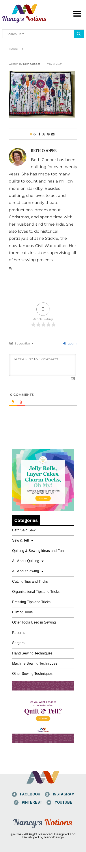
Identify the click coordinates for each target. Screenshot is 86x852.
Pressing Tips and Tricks (31, 602)
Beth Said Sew (24, 530)
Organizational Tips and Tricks (36, 591)
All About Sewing (25, 571)
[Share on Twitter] (43, 134)
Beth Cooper (31, 63)
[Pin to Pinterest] (48, 134)
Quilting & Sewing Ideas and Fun (38, 551)
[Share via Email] (52, 134)
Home (13, 49)
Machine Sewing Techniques (34, 663)
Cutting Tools (22, 612)
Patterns (18, 633)
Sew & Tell (20, 540)
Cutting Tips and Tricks (30, 581)
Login (72, 343)
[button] (77, 13)
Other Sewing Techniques (32, 673)
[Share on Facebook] (39, 134)
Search (79, 34)
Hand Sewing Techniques (32, 653)
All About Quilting (25, 561)
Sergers (18, 643)
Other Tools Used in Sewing (34, 622)
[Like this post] (34, 134)
